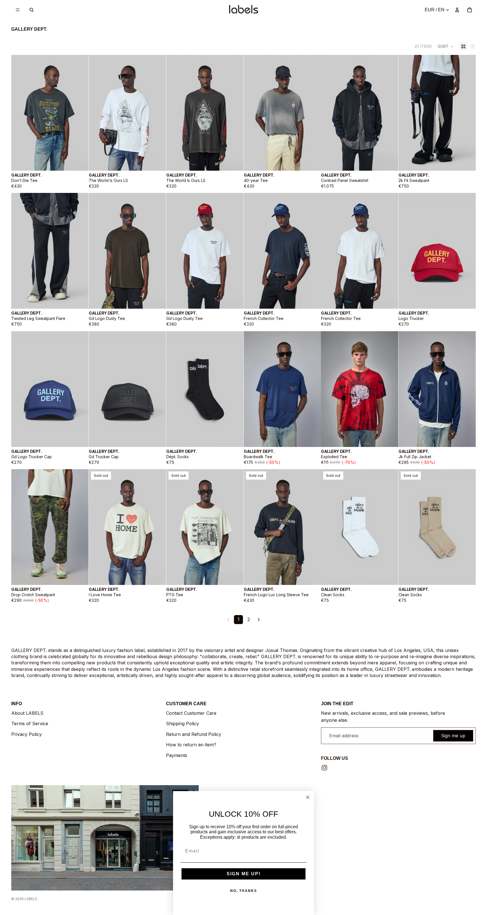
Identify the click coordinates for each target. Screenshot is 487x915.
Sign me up (453, 735)
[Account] (457, 10)
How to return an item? (191, 744)
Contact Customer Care (191, 713)
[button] (446, 46)
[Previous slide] (19, 112)
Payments (176, 755)
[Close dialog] (307, 797)
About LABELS (27, 713)
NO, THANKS (243, 891)
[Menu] (17, 9)
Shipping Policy (182, 723)
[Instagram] (324, 767)
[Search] (31, 10)
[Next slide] (80, 112)
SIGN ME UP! (244, 873)
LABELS (31, 899)
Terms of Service (29, 723)
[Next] (259, 620)
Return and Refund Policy (193, 734)
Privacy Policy (26, 734)
